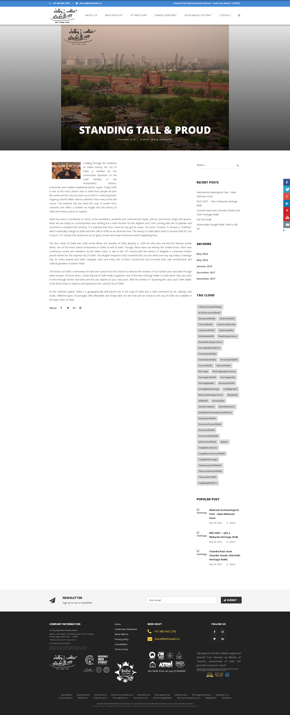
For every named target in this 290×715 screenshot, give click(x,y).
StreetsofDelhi (206, 430)
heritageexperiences (224, 371)
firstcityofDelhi (229, 359)
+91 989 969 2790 (61, 3)
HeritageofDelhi (207, 377)
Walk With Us (114, 15)
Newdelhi (232, 394)
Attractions (139, 15)
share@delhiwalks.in (90, 3)
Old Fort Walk (204, 219)
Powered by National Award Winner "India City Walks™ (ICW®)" (207, 3)
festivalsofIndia (207, 359)
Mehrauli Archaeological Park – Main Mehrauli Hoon (224, 514)
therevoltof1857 (207, 477)
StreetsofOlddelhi (208, 436)
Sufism (224, 441)
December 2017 (206, 272)
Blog (156, 139)
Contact (225, 15)
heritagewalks (206, 383)
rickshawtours (227, 406)
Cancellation (121, 644)
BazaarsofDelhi (207, 318)
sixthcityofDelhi (207, 418)
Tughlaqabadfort (208, 483)
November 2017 (206, 278)
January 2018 (204, 266)
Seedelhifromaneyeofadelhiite (215, 412)
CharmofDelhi (227, 318)
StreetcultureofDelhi (210, 424)
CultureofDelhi (206, 330)
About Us (91, 15)
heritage (203, 371)
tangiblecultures (208, 447)
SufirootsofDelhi (207, 441)
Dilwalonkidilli (206, 336)
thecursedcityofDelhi (210, 471)
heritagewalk (228, 377)
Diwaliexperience (227, 336)
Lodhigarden (230, 389)
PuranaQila (218, 400)
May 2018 (202, 260)
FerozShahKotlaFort (209, 348)
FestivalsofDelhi (207, 353)
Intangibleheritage (209, 389)
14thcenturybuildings (210, 306)
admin (146, 139)
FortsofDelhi (205, 365)
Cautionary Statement (126, 629)
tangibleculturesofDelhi (212, 453)
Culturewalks (226, 330)
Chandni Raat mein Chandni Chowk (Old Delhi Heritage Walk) (224, 555)
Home (118, 624)
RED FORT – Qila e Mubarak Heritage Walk (223, 535)
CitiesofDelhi (206, 324)
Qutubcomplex (206, 406)
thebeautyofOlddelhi (210, 465)
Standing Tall (165, 139)
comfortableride (226, 324)
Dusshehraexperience (210, 342)
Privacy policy (122, 639)
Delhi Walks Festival (198, 15)
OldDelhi (203, 400)
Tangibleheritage (208, 459)
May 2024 (202, 253)
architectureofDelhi (209, 312)
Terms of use (121, 649)
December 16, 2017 (128, 139)
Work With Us (121, 634)
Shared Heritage (166, 15)
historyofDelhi (227, 383)
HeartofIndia (224, 365)
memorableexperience (211, 394)
